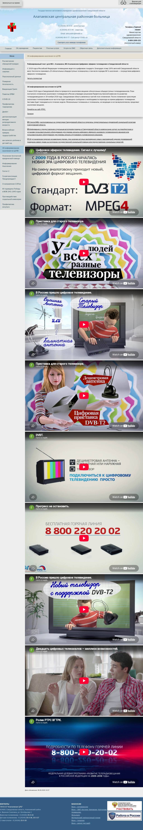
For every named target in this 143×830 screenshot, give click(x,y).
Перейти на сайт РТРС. (36, 109)
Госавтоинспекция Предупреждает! (9, 177)
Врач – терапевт (78, 820)
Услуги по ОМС (69, 48)
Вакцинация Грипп (9, 89)
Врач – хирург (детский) (81, 823)
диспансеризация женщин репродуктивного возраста (9, 121)
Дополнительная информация (109, 48)
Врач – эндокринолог (80, 807)
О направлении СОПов (11, 184)
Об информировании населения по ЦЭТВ (10, 149)
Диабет (5, 112)
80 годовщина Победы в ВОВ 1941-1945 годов (11, 190)
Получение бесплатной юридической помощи (11, 157)
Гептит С (5, 171)
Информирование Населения (9, 165)
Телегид (30, 114)
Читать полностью (34, 78)
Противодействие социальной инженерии (11, 198)
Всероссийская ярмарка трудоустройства (9, 132)
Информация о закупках (8, 70)
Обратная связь (86, 48)
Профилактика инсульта (8, 205)
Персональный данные (11, 77)
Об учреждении (22, 48)
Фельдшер (76, 815)
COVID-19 (6, 99)
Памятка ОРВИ (8, 94)
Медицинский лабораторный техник (86, 818)
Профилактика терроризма (8, 105)
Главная (8, 49)
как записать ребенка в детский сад (11, 141)
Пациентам (37, 48)
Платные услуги (52, 48)
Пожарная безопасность (7, 83)
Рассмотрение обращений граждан (10, 62)
